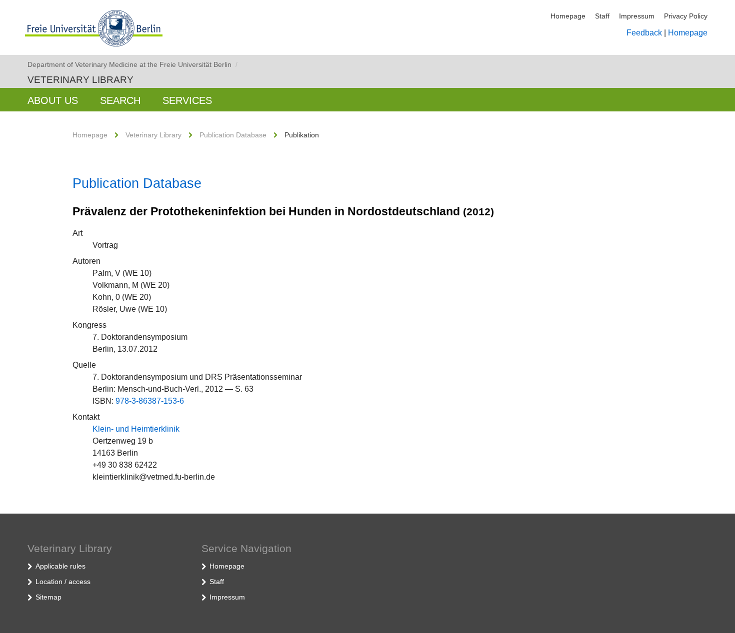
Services (187, 100)
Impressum (636, 16)
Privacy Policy (686, 16)
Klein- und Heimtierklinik (136, 429)
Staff (602, 16)
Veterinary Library (81, 79)
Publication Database (233, 135)
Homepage (568, 16)
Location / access (63, 582)
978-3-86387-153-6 (150, 401)
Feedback (644, 32)
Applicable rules (61, 566)
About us (53, 100)
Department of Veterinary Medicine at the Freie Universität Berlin (133, 64)
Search (120, 100)
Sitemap (49, 597)
